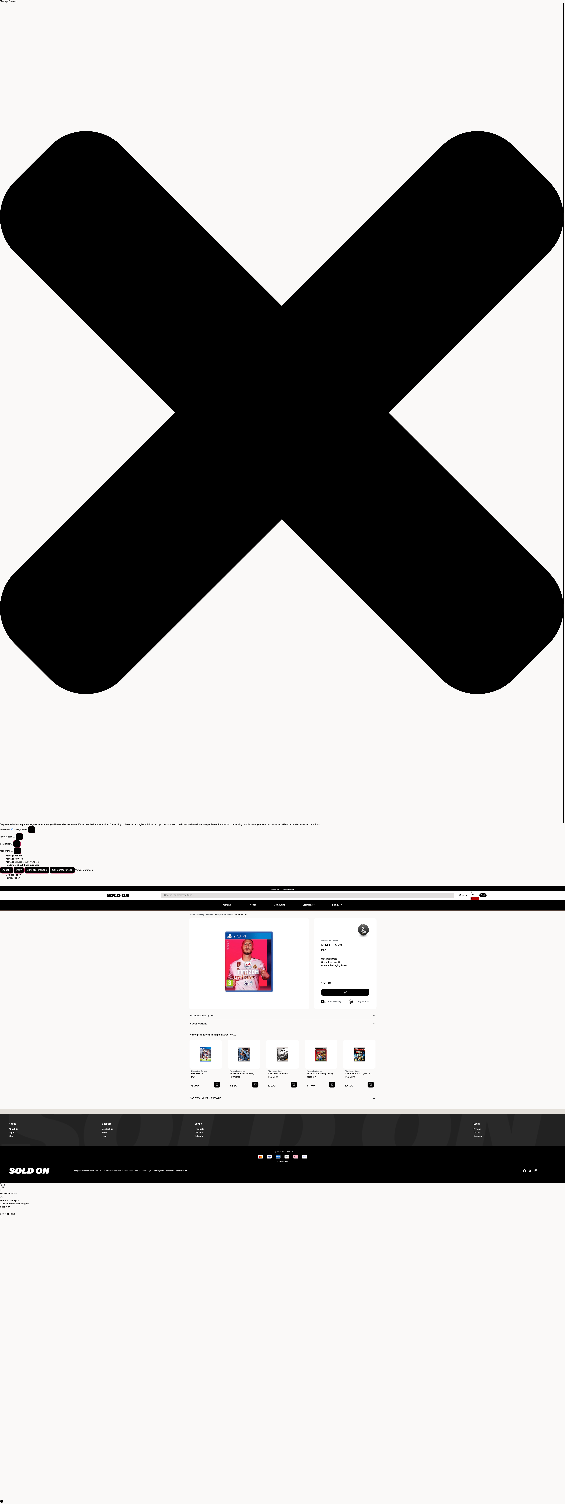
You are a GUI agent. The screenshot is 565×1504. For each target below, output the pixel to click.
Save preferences (62, 870)
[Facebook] (524, 1170)
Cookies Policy (13, 875)
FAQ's (104, 1133)
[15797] (345, 992)
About (12, 1124)
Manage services (14, 859)
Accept (7, 870)
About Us (13, 1129)
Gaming (200, 915)
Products (199, 1129)
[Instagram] (535, 1170)
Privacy (477, 1129)
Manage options (14, 856)
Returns (199, 1136)
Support (106, 1124)
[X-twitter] (530, 1170)
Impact (12, 1133)
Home (192, 915)
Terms (476, 1133)
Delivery (199, 1133)
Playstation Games (224, 915)
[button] (282, 413)
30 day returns (361, 1002)
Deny (18, 870)
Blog (11, 1136)
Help (104, 1136)
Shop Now (5, 1207)
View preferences (37, 870)
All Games (210, 915)
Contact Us (107, 1129)
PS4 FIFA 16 (197, 1074)
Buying (198, 1124)
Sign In (463, 895)
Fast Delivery (334, 1002)
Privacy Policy (13, 878)
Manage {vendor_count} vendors (22, 862)
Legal (476, 1124)
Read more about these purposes (22, 865)
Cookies (477, 1136)
